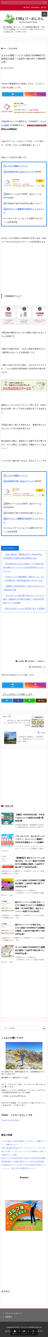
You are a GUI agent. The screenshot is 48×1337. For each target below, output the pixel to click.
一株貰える (40, 661)
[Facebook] (18, 701)
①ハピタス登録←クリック (15, 166)
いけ (44, 667)
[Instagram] (35, 94)
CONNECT (31, 661)
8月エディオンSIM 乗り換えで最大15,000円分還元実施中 (23, 1158)
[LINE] (29, 701)
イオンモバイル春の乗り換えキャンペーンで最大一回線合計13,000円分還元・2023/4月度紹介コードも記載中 (23, 599)
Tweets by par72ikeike (10, 1120)
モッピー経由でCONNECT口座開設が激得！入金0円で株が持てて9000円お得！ (30, 950)
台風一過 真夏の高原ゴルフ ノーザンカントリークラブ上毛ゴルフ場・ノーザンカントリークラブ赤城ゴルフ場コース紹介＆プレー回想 (23, 1151)
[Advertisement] (21, 269)
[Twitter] (13, 94)
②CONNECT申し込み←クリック (18, 171)
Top (4, 48)
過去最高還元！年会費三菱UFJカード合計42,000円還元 (23, 1161)
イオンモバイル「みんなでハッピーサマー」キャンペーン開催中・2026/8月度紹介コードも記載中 (30, 839)
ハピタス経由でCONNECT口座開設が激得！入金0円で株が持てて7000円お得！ (30, 883)
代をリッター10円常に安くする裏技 (25, 608)
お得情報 (14, 48)
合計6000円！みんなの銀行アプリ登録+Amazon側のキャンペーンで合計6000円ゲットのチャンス (23, 567)
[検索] (45, 2)
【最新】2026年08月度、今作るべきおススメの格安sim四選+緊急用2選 (30, 817)
